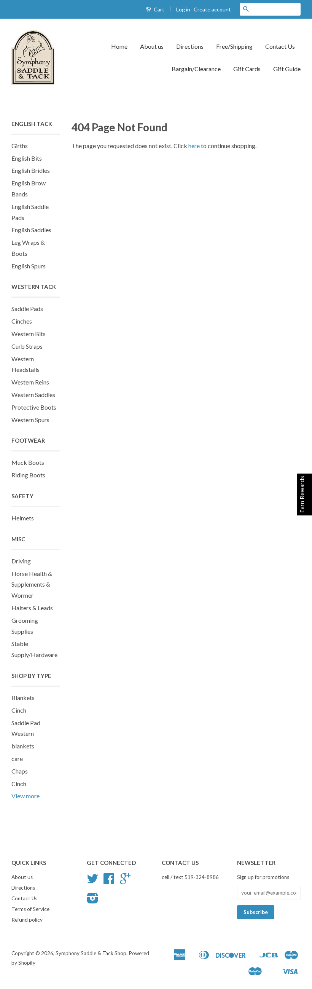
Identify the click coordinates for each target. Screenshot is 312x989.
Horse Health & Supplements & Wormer (31, 584)
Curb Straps (27, 346)
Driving (21, 561)
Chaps (19, 771)
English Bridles (30, 170)
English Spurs (28, 266)
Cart (158, 9)
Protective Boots (33, 407)
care (17, 758)
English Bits (26, 158)
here (194, 145)
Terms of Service (30, 909)
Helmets (22, 518)
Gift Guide (287, 68)
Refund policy (27, 920)
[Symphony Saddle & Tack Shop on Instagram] (93, 901)
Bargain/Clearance (196, 68)
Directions (190, 46)
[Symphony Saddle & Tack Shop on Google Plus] (125, 881)
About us (152, 46)
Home (119, 46)
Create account (212, 9)
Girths (19, 145)
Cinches (21, 321)
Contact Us (280, 46)
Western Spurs (30, 419)
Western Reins (30, 382)
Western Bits (28, 333)
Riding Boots (28, 475)
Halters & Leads (32, 607)
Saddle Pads (27, 308)
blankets (22, 746)
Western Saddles (33, 394)
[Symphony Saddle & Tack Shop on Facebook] (109, 881)
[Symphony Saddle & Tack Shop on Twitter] (92, 881)
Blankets (23, 697)
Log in (183, 9)
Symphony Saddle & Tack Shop (91, 953)
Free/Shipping (234, 46)
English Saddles (31, 229)
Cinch (18, 710)
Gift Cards (247, 68)
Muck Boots (27, 462)
